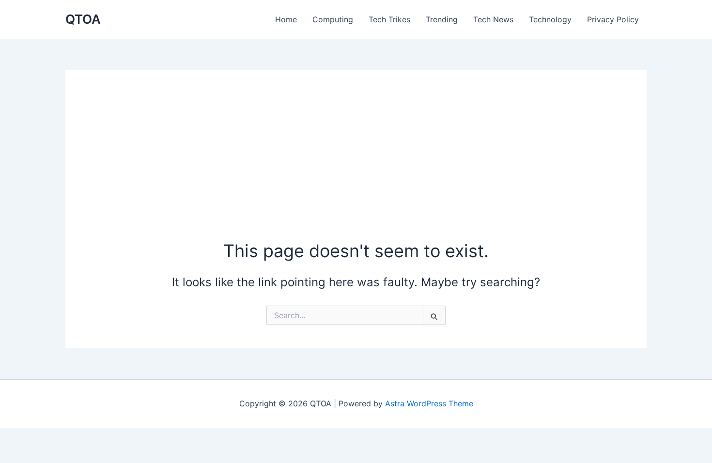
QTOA (83, 19)
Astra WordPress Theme (429, 403)
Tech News (493, 19)
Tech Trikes (389, 19)
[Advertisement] (356, 166)
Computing (332, 19)
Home (286, 19)
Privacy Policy (613, 19)
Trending (442, 19)
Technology (550, 19)
